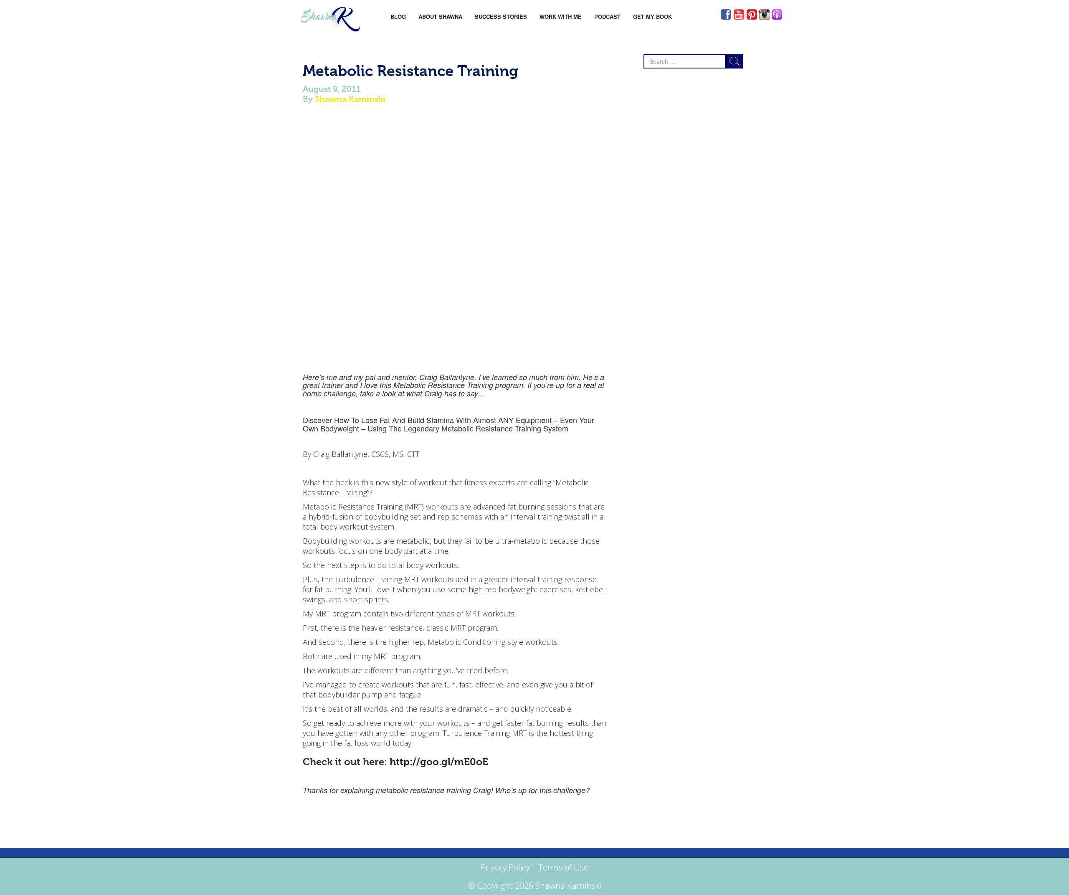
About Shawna (440, 16)
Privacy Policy (505, 867)
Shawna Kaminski (350, 99)
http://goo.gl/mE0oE (439, 762)
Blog (398, 16)
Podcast (607, 16)
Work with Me (561, 16)
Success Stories (501, 16)
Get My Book (652, 16)
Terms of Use (563, 867)
